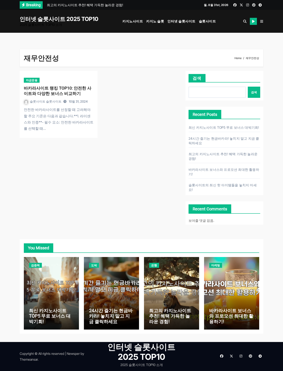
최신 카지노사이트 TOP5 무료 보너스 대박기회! (224, 127)
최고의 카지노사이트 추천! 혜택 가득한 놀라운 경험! (170, 316)
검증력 (35, 265)
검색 (197, 78)
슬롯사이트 (207, 21)
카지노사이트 (132, 21)
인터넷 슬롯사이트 (181, 21)
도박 (94, 265)
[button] (261, 21)
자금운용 (31, 80)
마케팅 (215, 265)
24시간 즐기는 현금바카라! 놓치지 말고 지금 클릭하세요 (111, 316)
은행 (154, 265)
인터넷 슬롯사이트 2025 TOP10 (59, 19)
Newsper (73, 354)
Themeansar (29, 359)
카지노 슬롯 (155, 21)
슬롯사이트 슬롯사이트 (46, 101)
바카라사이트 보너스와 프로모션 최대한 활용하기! (231, 316)
